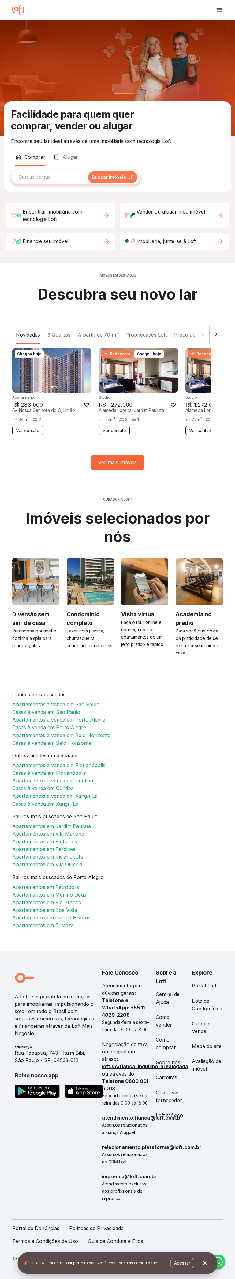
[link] (117, 462)
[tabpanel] (117, 177)
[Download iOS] (84, 1092)
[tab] (30, 157)
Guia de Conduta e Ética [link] (115, 1241)
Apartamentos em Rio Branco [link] (46, 902)
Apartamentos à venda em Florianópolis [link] (58, 765)
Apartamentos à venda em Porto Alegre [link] (58, 720)
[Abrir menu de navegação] (219, 10)
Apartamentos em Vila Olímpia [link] (47, 864)
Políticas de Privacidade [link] (96, 1228)
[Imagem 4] (64, 386)
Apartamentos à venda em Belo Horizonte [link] (61, 735)
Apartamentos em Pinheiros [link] (44, 841)
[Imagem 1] (52, 387)
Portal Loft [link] (204, 986)
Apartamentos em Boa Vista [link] (44, 910)
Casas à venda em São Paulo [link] (46, 712)
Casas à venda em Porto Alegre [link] (49, 727)
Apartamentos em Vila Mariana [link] (48, 834)
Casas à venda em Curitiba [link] (43, 788)
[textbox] (76, 177)
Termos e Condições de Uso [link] (45, 1241)
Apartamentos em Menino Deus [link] (49, 895)
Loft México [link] (169, 1115)
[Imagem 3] (60, 386)
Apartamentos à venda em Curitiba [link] (52, 780)
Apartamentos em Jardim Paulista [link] (51, 826)
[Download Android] (37, 1092)
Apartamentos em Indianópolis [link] (47, 857)
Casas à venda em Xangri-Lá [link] (45, 804)
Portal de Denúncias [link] (35, 1228)
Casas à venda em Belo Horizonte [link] (51, 743)
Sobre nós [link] (168, 1062)
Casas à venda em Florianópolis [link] (49, 773)
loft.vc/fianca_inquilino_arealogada (145, 1066)
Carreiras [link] (166, 1077)
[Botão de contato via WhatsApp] (218, 1262)
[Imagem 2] (56, 387)
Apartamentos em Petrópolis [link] (45, 887)
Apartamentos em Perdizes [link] (43, 849)
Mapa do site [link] (207, 1046)
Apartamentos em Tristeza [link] (43, 925)
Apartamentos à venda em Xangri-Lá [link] (55, 796)
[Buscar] (112, 177)
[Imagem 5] (69, 386)
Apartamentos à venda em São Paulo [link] (55, 704)
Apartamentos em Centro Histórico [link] (53, 918)
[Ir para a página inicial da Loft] (20, 10)
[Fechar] (205, 1263)
